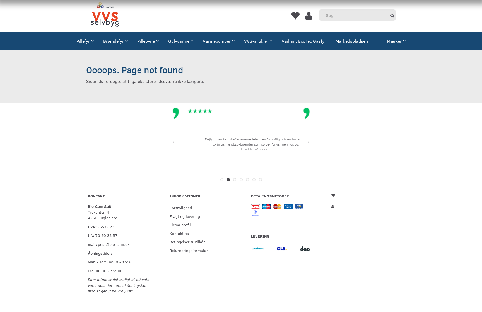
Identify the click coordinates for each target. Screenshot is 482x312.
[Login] (308, 15)
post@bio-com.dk (113, 244)
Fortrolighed (181, 207)
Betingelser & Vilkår (187, 241)
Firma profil (180, 224)
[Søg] (392, 15)
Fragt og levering (185, 216)
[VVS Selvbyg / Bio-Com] (105, 15)
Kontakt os (179, 233)
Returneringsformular (189, 250)
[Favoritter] (295, 15)
